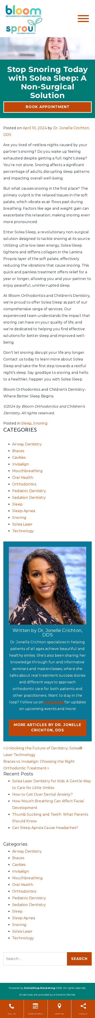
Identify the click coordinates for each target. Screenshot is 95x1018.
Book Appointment (48, 107)
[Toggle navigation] (83, 18)
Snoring (40, 423)
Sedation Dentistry (29, 497)
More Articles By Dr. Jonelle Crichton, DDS (47, 727)
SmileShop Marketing (39, 988)
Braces (18, 451)
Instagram (54, 702)
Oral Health (22, 477)
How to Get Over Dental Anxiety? (42, 794)
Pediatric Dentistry (29, 491)
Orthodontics (24, 484)
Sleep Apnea (23, 511)
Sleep (26, 423)
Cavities (19, 457)
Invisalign (20, 464)
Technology (23, 531)
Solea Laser (22, 524)
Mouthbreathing (27, 471)
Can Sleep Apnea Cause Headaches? (45, 828)
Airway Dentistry (27, 444)
